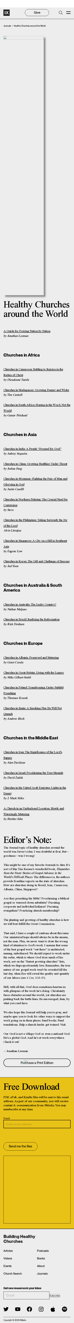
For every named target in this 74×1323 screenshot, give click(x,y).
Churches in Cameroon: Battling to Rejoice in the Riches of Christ (33, 372)
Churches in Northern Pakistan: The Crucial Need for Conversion (35, 502)
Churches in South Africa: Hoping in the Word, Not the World (36, 407)
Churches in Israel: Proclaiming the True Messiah (33, 772)
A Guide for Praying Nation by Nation (26, 331)
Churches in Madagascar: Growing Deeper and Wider (36, 390)
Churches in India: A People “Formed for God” (32, 448)
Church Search (12, 1273)
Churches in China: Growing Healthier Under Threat (35, 463)
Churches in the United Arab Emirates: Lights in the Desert (34, 790)
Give (37, 13)
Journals (7, 26)
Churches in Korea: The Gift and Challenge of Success (36, 561)
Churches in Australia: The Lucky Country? (29, 604)
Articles (8, 1250)
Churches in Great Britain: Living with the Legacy (33, 672)
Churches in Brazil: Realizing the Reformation (31, 619)
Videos (7, 1258)
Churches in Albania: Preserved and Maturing (31, 657)
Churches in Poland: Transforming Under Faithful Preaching (33, 690)
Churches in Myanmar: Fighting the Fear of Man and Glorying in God (35, 481)
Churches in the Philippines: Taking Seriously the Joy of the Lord (35, 522)
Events (7, 1266)
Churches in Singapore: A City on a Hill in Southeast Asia (35, 543)
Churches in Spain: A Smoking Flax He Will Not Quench (32, 711)
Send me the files (20, 1146)
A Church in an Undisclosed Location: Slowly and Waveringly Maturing (33, 811)
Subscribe (55, 1295)
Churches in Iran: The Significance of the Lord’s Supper (32, 755)
